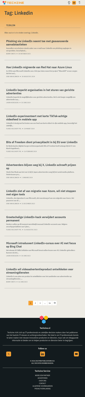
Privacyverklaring (43, 388)
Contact (42, 383)
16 (50, 303)
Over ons (42, 381)
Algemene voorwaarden (43, 386)
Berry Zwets (11, 54)
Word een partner (42, 375)
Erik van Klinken (12, 76)
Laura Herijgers (12, 103)
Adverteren (42, 378)
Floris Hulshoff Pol (13, 129)
